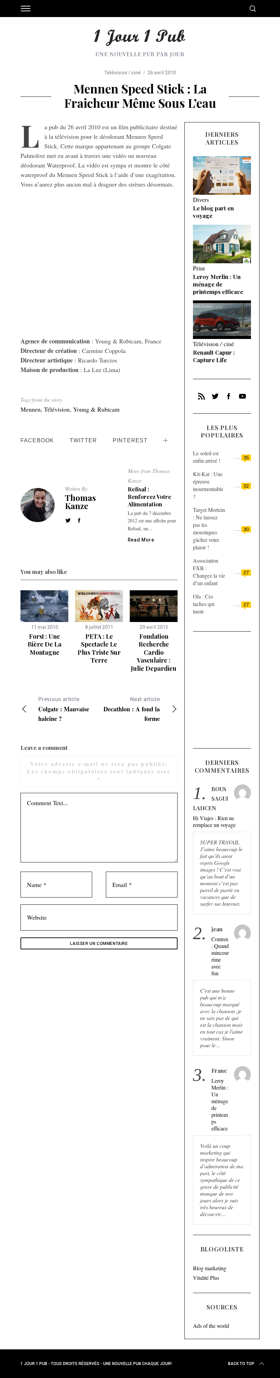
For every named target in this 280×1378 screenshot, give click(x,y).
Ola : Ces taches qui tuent (203, 604)
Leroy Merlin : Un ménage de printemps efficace (218, 284)
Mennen (30, 409)
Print (199, 268)
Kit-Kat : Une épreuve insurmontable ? (208, 485)
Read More (141, 539)
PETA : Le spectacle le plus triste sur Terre (99, 648)
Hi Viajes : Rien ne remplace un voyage (214, 821)
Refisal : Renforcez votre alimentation (149, 496)
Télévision (57, 409)
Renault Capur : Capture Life (214, 356)
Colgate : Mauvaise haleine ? (63, 709)
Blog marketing (209, 1268)
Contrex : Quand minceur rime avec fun (220, 956)
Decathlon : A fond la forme (131, 709)
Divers (201, 199)
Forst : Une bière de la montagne (44, 644)
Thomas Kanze (80, 501)
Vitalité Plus (206, 1277)
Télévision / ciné (122, 72)
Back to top (241, 1363)
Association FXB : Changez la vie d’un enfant (209, 572)
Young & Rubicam (96, 409)
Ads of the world (211, 1325)
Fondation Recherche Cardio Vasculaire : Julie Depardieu (154, 652)
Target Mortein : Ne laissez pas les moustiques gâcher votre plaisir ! (209, 528)
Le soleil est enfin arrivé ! (206, 456)
